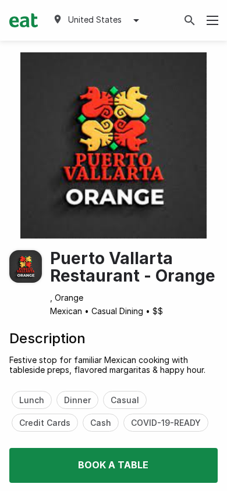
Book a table (113, 465)
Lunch (31, 400)
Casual (125, 400)
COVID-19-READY (166, 423)
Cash (100, 423)
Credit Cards (44, 423)
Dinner (77, 400)
